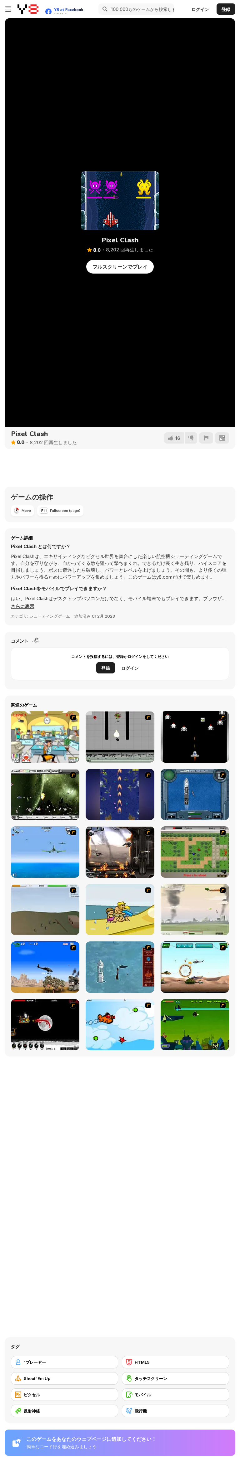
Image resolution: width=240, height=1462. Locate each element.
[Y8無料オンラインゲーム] (28, 9)
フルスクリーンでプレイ (120, 267)
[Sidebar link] (8, 9)
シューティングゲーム (49, 616)
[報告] (206, 438)
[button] (22, 606)
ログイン (200, 9)
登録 (226, 9)
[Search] (104, 9)
